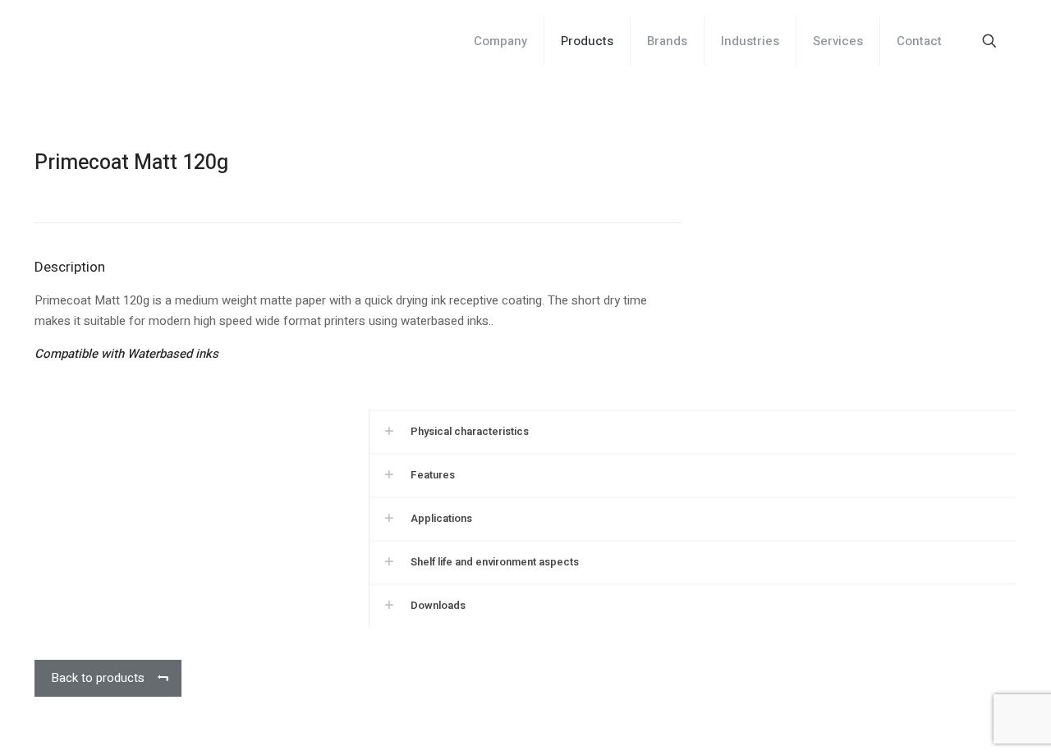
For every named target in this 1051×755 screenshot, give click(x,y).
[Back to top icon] (972, 721)
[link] (693, 431)
